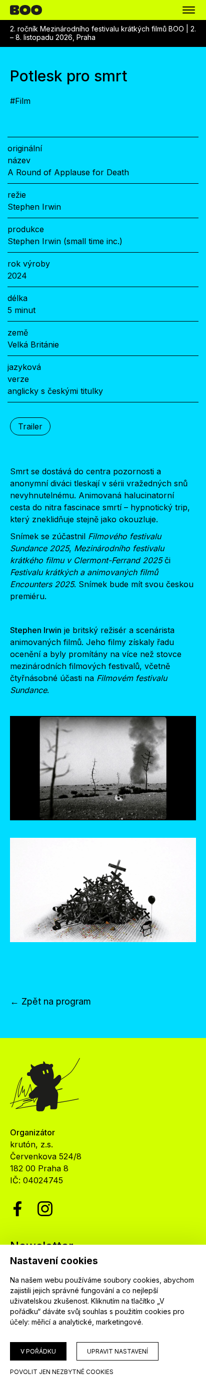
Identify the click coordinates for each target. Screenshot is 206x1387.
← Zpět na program (50, 1001)
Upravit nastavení (117, 1351)
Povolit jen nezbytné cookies (62, 1372)
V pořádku (38, 1351)
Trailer (30, 426)
